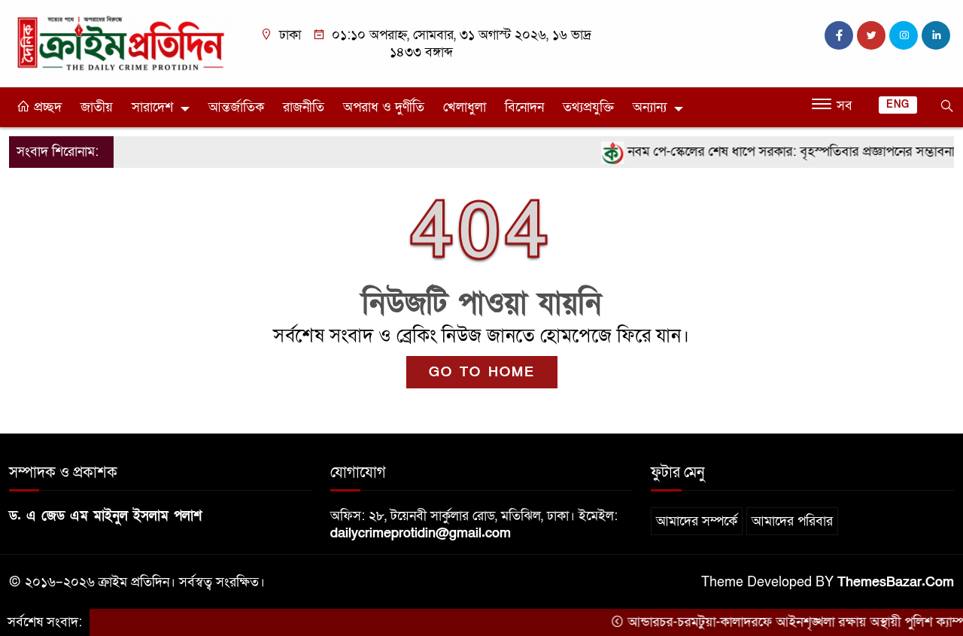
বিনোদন (524, 107)
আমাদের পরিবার (792, 521)
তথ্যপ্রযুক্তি (588, 107)
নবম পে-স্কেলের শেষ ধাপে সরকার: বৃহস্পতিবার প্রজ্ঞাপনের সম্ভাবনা (779, 151)
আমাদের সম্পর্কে (696, 521)
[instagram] (903, 35)
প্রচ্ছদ (46, 107)
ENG (898, 104)
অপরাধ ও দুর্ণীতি (383, 107)
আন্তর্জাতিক (236, 107)
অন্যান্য (650, 107)
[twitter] (871, 35)
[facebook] (839, 35)
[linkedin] (936, 35)
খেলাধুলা (464, 107)
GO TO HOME (482, 372)
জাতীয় (97, 107)
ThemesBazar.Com (895, 582)
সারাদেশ (152, 107)
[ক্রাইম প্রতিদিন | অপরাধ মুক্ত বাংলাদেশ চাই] (120, 42)
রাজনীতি (303, 107)
